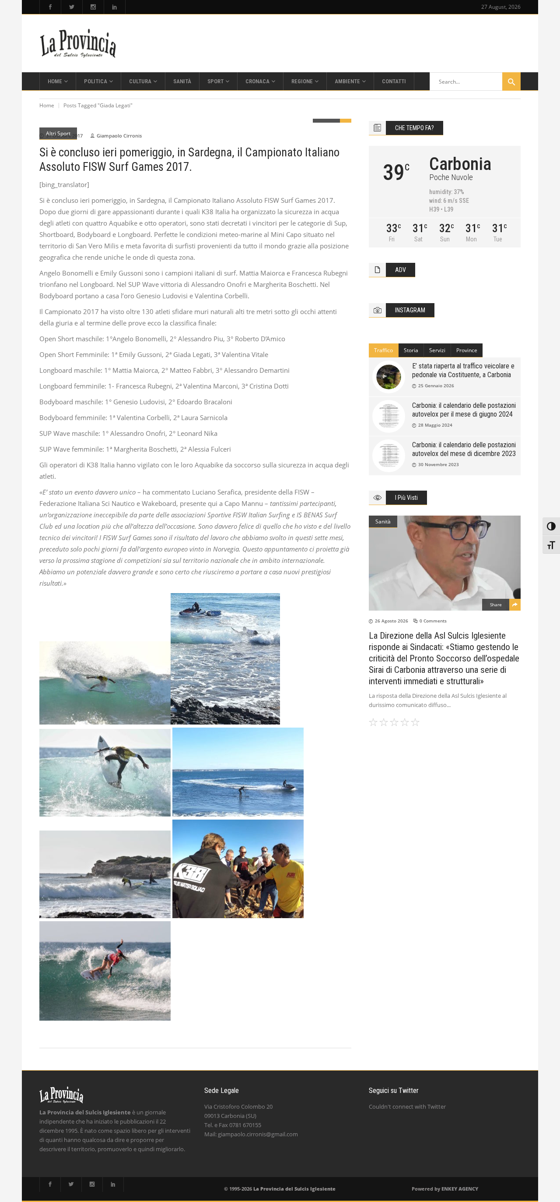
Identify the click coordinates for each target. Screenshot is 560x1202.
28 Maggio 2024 (435, 425)
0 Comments (433, 621)
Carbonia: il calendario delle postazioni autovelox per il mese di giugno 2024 (464, 409)
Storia (411, 350)
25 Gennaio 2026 (436, 385)
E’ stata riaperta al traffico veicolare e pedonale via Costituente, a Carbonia (463, 370)
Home (46, 105)
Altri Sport (58, 133)
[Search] (511, 81)
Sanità (383, 521)
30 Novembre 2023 (438, 464)
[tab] (384, 350)
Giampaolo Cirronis (119, 135)
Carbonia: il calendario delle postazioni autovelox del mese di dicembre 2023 (464, 449)
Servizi (437, 350)
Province (466, 350)
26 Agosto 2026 (391, 621)
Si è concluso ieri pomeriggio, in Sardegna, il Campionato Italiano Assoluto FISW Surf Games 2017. (189, 159)
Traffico (383, 350)
